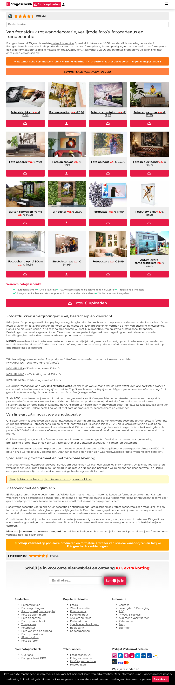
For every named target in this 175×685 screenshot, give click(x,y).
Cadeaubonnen (80, 630)
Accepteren (160, 679)
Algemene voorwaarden (134, 617)
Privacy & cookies (129, 614)
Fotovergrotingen (32, 608)
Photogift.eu (78, 664)
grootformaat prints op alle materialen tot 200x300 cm (46, 49)
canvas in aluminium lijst (80, 420)
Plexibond (94, 423)
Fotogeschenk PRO (33, 658)
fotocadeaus (121, 506)
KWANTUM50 (15, 380)
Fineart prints (30, 637)
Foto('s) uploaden (89, 303)
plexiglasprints (54, 420)
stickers (77, 506)
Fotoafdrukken (30, 604)
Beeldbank (77, 627)
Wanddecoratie (80, 608)
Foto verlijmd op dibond (36, 630)
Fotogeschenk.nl (80, 654)
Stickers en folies (80, 617)
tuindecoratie (58, 506)
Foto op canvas (31, 617)
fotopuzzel (149, 506)
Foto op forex (29, 640)
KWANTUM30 (15, 368)
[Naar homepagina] (19, 4)
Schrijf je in (114, 581)
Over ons (27, 654)
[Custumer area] (63, 4)
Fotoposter (28, 627)
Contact (124, 604)
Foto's (74, 604)
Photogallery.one (111, 448)
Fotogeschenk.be (81, 658)
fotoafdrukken (15, 325)
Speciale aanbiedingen (84, 624)
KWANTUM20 (15, 362)
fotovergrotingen (40, 325)
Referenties (126, 621)
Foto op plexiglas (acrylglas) (38, 611)
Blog (122, 624)
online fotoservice (62, 43)
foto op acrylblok (16, 510)
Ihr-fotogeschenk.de (83, 661)
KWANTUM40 (15, 374)
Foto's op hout (79, 614)
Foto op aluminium (33, 614)
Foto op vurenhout (33, 621)
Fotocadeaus (78, 611)
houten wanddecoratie (49, 427)
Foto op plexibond (32, 634)
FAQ (122, 611)
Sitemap (124, 627)
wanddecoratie (23, 506)
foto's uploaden (48, 4)
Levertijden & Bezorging (134, 608)
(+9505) (54, 555)
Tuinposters (28, 624)
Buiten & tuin (78, 621)
